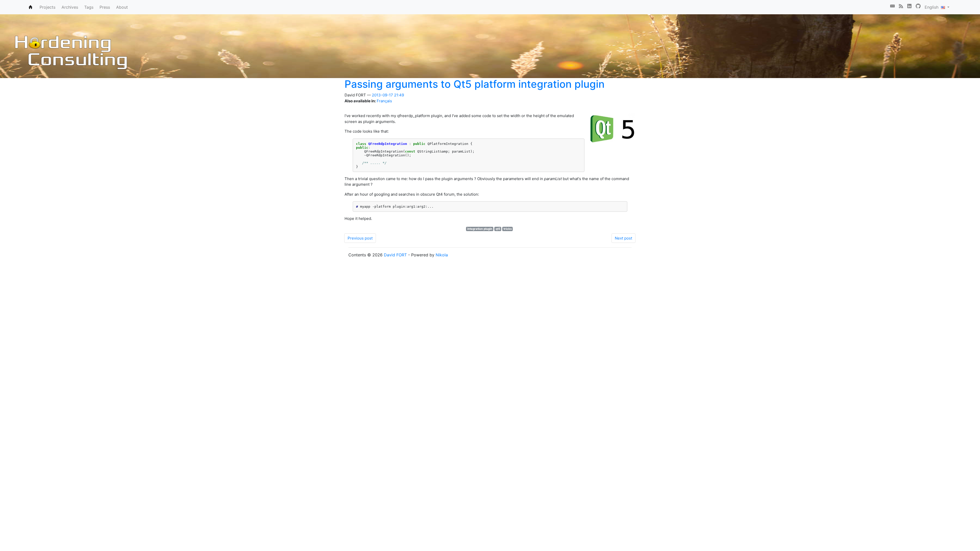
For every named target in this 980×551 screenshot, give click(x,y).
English (933, 7)
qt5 (498, 229)
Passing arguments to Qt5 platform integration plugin (475, 84)
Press (105, 7)
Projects (47, 7)
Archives (70, 7)
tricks (508, 229)
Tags (88, 7)
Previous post (360, 238)
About (122, 7)
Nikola (442, 254)
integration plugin (479, 229)
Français (384, 100)
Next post (623, 238)
